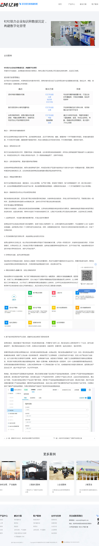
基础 (1, 519)
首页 (60, 4)
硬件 (1, 533)
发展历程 (54, 523)
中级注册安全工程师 (20, 533)
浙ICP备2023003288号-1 (17, 542)
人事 (1, 523)
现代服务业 (36, 523)
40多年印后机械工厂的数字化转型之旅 (70, 438)
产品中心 (71, 4)
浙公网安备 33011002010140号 (71, 542)
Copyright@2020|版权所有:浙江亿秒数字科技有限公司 (43, 542)
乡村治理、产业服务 (39, 530)
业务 (1, 530)
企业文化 (54, 526)
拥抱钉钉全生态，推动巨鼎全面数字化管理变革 (25, 438)
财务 (1, 526)
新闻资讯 (54, 519)
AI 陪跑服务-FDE (19, 536)
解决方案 (83, 4)
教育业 (35, 526)
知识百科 (54, 533)
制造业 (16, 526)
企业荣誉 (54, 530)
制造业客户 (36, 519)
